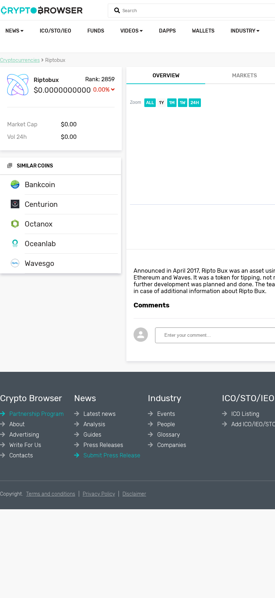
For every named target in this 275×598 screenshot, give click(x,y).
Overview (166, 75)
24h (194, 102)
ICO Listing (244, 413)
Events (165, 413)
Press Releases (102, 445)
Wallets (203, 31)
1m (172, 102)
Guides (91, 434)
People (165, 424)
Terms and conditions (50, 494)
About (16, 424)
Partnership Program (36, 413)
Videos (130, 31)
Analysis (93, 424)
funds (95, 31)
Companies (171, 445)
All (150, 102)
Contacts (20, 455)
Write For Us (24, 445)
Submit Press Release (111, 455)
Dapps (167, 31)
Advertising (23, 434)
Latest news (99, 413)
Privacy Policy (99, 494)
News (12, 31)
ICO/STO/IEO (55, 31)
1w (182, 102)
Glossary (168, 434)
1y (161, 102)
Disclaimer (134, 494)
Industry (243, 31)
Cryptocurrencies (20, 60)
